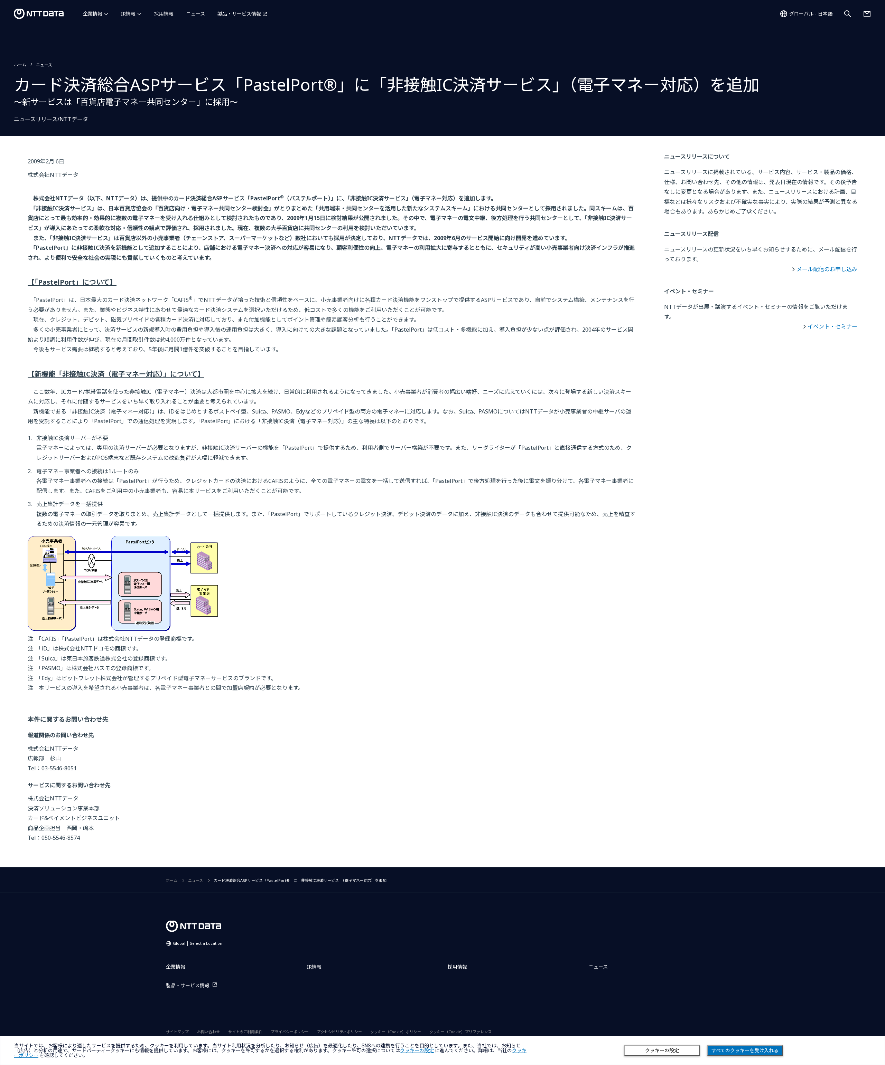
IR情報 (128, 13)
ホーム (20, 65)
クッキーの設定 (662, 1050)
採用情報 (164, 13)
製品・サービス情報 (239, 13)
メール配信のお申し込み (826, 269)
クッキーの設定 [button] (417, 1050)
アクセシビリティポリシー (339, 1031)
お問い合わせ (208, 1031)
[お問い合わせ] (867, 14)
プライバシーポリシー (290, 1031)
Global (197, 943)
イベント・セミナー (832, 326)
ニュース (195, 13)
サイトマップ (177, 1031)
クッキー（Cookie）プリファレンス (460, 1031)
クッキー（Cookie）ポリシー (395, 1031)
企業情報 (92, 13)
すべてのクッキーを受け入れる (745, 1050)
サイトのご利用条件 (245, 1031)
